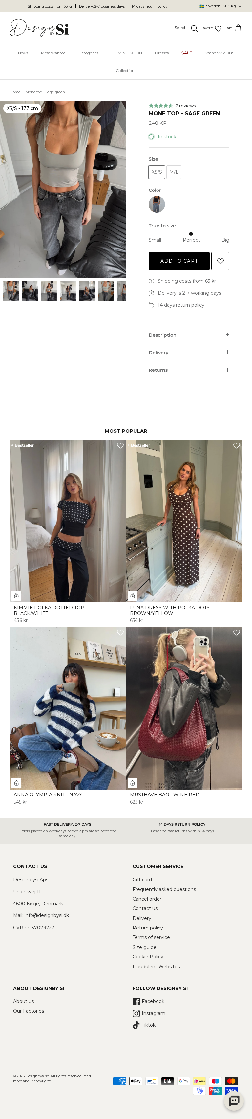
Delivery (158, 353)
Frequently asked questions (164, 889)
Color (155, 190)
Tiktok (149, 1025)
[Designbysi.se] (39, 28)
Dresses (162, 52)
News (23, 52)
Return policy (148, 928)
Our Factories (28, 1011)
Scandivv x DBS (219, 52)
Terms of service (151, 937)
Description (163, 335)
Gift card (142, 880)
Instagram (153, 1013)
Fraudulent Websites (156, 967)
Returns (158, 370)
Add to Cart (179, 261)
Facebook (153, 1001)
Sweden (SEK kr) (218, 6)
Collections (126, 70)
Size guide (145, 947)
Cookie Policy (148, 957)
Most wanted (53, 52)
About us (23, 1001)
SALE (186, 52)
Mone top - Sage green (45, 92)
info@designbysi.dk (47, 915)
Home (15, 92)
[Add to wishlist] (220, 261)
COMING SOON (126, 52)
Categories (88, 52)
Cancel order (147, 899)
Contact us (145, 908)
